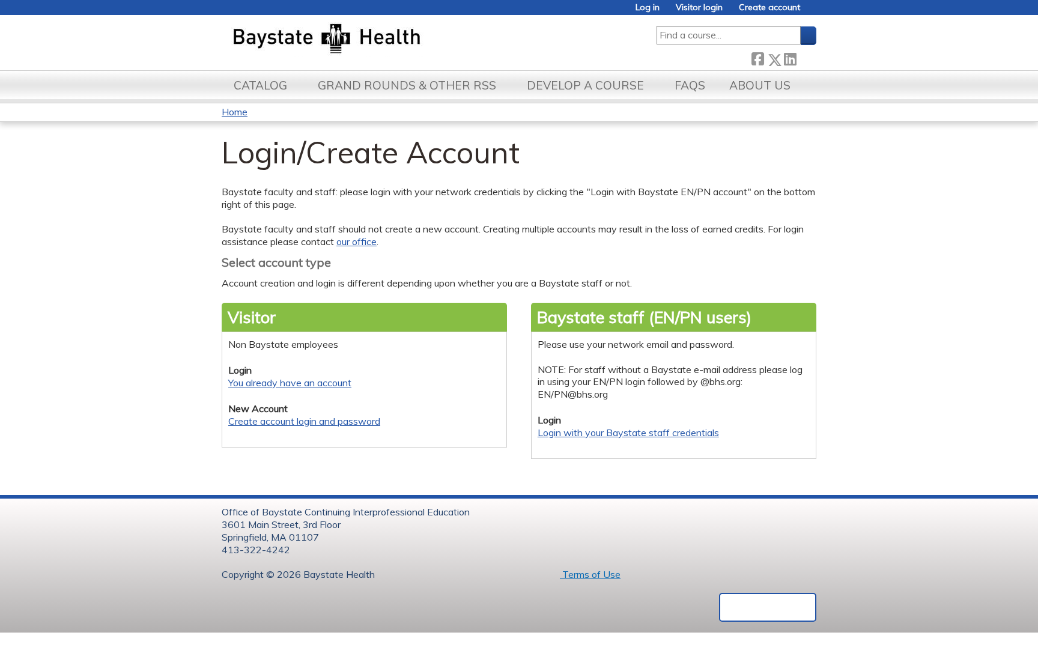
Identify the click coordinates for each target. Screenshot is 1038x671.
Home (234, 112)
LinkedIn (790, 57)
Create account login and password (304, 421)
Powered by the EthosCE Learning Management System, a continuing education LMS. (767, 607)
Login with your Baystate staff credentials (628, 433)
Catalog (260, 85)
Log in (648, 7)
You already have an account (289, 383)
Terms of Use (590, 574)
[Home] (383, 39)
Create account (769, 7)
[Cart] (812, 11)
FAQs (690, 85)
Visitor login (699, 7)
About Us (760, 85)
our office (356, 241)
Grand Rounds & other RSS (407, 85)
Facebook (757, 57)
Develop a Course (585, 85)
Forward (806, 57)
